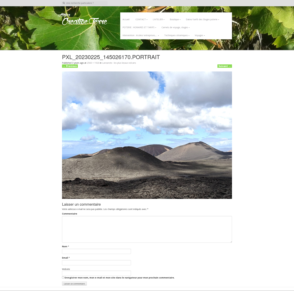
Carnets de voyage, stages (175, 27)
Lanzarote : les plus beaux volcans (119, 62)
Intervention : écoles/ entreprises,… (140, 35)
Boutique (174, 19)
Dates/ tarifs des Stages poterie (201, 19)
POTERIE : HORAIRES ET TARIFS (139, 27)
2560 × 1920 (93, 62)
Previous (70, 66)
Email (65, 257)
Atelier (64, 15)
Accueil (126, 19)
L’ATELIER (158, 19)
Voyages (199, 35)
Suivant (225, 66)
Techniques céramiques (176, 35)
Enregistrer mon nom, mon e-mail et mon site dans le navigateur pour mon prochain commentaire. (120, 277)
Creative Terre (84, 22)
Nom (64, 246)
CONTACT (141, 19)
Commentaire (69, 213)
